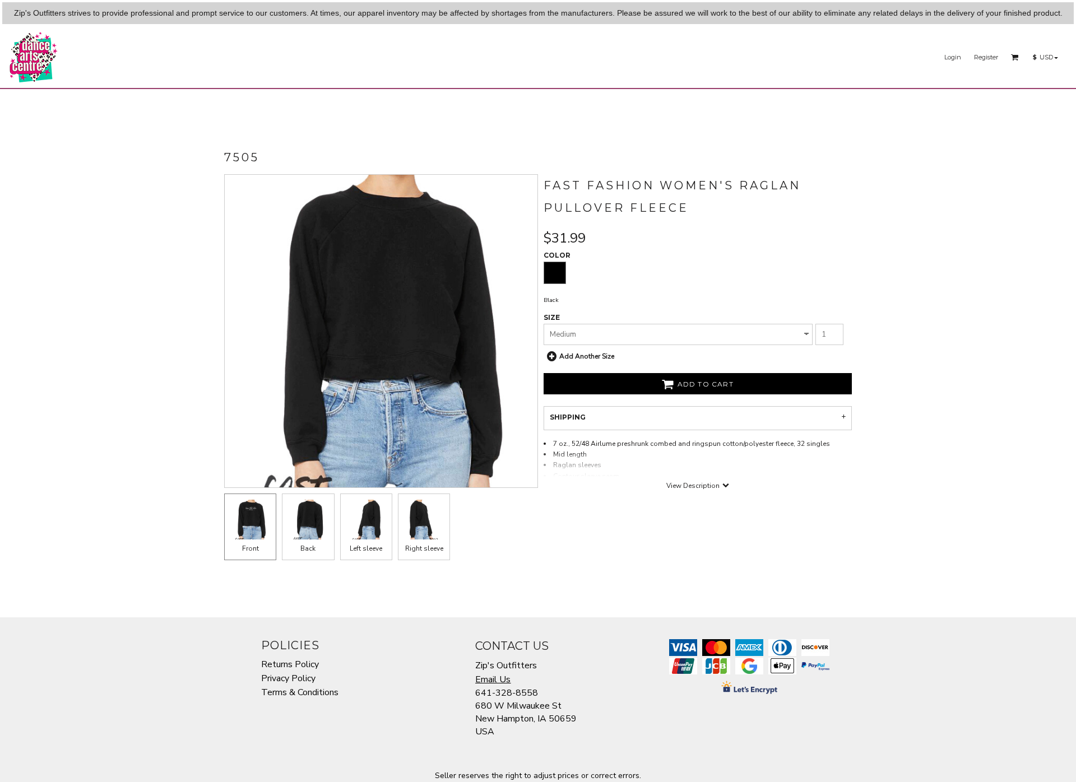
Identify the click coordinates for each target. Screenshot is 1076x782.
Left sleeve (366, 548)
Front (250, 548)
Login (952, 57)
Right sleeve (424, 548)
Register (986, 57)
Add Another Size (586, 356)
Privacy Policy (288, 678)
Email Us (493, 679)
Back (308, 548)
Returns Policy (290, 664)
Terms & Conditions (299, 692)
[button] (1015, 57)
